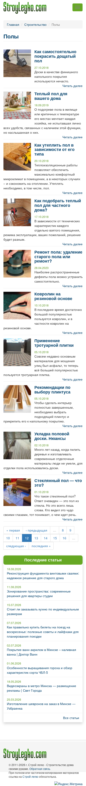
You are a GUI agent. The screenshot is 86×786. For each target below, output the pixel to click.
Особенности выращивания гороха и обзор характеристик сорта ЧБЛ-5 (39, 670)
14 (45, 538)
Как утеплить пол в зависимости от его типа (54, 149)
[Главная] (25, 8)
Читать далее (72, 85)
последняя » (41, 545)
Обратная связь (39, 769)
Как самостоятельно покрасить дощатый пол (55, 56)
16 (64, 538)
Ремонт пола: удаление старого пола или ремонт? (58, 256)
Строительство (35, 24)
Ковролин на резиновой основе (53, 296)
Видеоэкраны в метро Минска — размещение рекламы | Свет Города (41, 688)
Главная (13, 24)
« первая (13, 530)
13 (36, 538)
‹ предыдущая (36, 530)
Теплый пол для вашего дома (50, 96)
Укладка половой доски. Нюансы (51, 436)
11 (17, 538)
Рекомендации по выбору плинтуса (52, 389)
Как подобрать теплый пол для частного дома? (57, 205)
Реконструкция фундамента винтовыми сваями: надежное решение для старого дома (43, 575)
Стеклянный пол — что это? (58, 482)
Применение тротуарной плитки (54, 343)
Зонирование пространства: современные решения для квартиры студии (39, 593)
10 (8, 538)
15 (55, 538)
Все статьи (71, 717)
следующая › (16, 545)
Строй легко (30, 776)
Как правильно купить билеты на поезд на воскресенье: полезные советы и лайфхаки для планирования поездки (43, 632)
